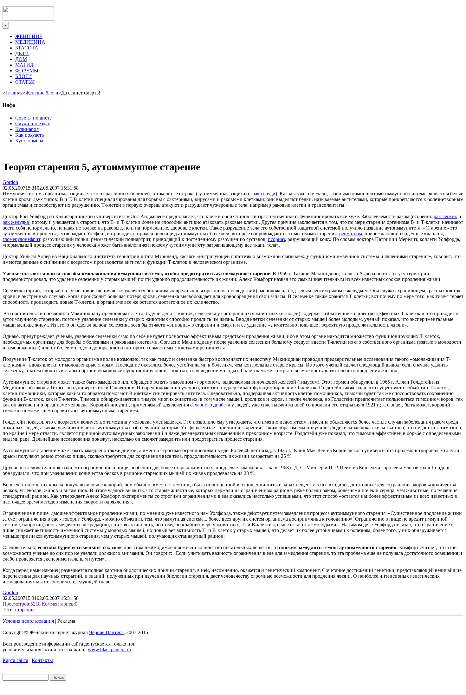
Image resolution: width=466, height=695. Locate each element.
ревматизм (350, 233)
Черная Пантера (106, 632)
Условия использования (28, 621)
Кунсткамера (29, 140)
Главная (14, 92)
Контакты (42, 660)
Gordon (10, 182)
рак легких (445, 216)
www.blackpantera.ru (109, 649)
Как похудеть (29, 135)
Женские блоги (41, 92)
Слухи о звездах (32, 123)
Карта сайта (15, 660)
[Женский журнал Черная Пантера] (28, 19)
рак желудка (16, 222)
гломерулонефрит (21, 239)
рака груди (263, 193)
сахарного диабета (210, 404)
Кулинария (27, 129)
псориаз (276, 239)
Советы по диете (33, 117)
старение (25, 609)
